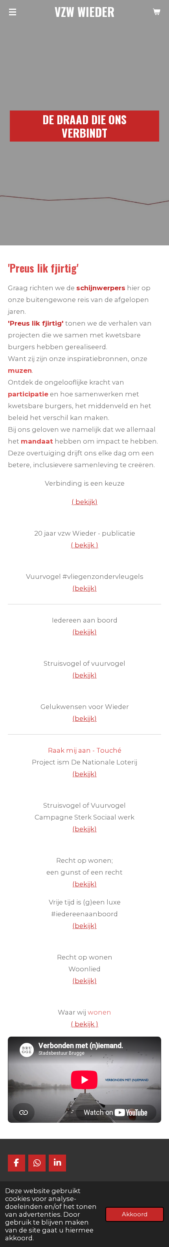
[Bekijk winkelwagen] (156, 12)
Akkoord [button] (134, 1214)
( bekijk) (84, 502)
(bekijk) (84, 632)
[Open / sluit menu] (12, 12)
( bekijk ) (84, 545)
